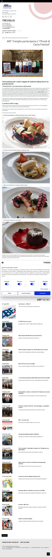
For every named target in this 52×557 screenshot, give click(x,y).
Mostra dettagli (44, 289)
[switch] (20, 284)
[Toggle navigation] (2, 1)
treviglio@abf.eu (8, 25)
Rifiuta (9, 293)
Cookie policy (9, 548)
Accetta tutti (42, 293)
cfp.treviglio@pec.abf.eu (9, 27)
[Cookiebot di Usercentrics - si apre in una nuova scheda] (44, 263)
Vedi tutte (5, 535)
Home (3, 37)
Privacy (3, 548)
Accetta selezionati (26, 293)
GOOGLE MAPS (10, 32)
